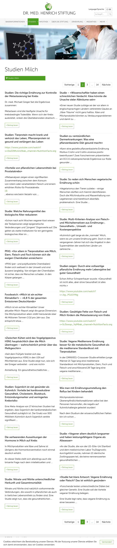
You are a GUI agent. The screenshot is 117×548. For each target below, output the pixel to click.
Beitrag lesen (12, 125)
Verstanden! (107, 542)
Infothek (43, 22)
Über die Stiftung (60, 22)
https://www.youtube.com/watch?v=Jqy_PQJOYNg (78, 293)
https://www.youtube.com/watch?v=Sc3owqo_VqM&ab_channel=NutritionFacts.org (86, 323)
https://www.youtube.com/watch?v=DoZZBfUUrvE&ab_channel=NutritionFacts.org (30, 149)
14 (97, 84)
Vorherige (69, 84)
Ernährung (77, 22)
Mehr (102, 22)
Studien (32, 22)
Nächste (106, 84)
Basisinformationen (15, 22)
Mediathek (91, 22)
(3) (6, 191)
